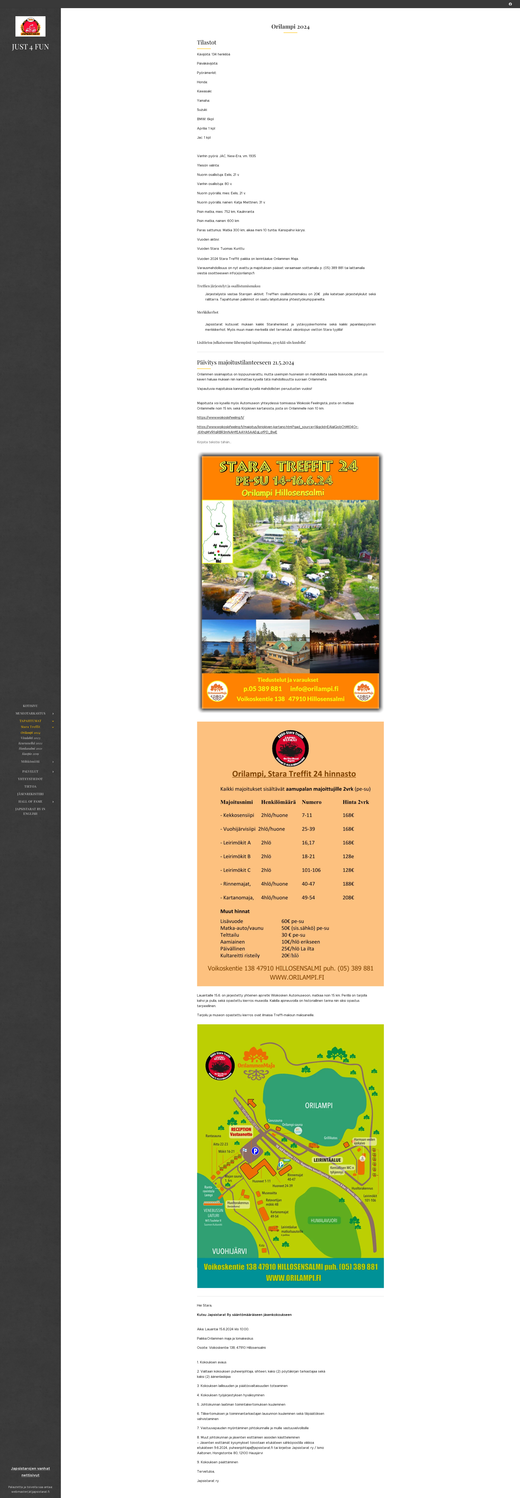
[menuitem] (30, 706)
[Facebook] (510, 4)
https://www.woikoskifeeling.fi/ (220, 417)
